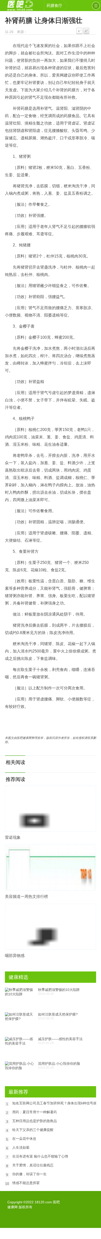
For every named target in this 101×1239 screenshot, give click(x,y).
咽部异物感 (15, 955)
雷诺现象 (13, 837)
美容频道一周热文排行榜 (26, 896)
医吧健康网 (23, 5)
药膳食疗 (54, 5)
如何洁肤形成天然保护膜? (58, 1014)
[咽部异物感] (50, 927)
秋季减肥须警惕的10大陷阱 (59, 990)
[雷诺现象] (50, 808)
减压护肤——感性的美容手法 (60, 1039)
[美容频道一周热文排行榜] (50, 867)
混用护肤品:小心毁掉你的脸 (59, 1063)
